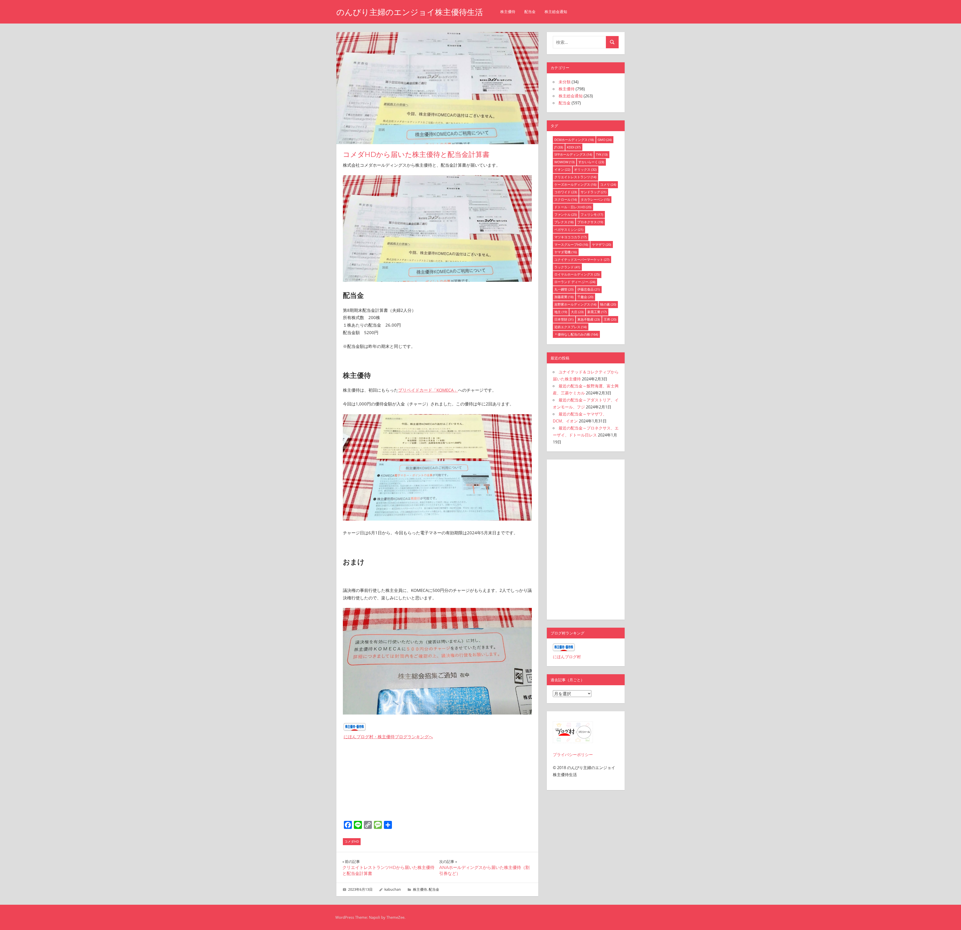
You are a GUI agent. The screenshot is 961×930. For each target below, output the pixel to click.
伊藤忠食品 (588, 289)
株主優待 (507, 11)
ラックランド (567, 267)
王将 (610, 319)
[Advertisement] (437, 782)
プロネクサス (590, 222)
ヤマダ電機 (565, 252)
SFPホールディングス (573, 154)
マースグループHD (571, 244)
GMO (605, 139)
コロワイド (565, 192)
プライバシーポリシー (573, 754)
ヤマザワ (601, 244)
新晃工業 (597, 312)
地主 (560, 312)
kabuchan (392, 889)
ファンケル (565, 214)
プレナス (564, 222)
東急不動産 (588, 319)
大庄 (577, 312)
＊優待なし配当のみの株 (576, 334)
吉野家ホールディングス (575, 304)
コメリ (608, 184)
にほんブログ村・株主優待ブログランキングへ (388, 737)
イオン (562, 169)
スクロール (565, 199)
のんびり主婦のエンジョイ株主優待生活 (409, 12)
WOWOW (564, 162)
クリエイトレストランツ (575, 177)
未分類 (565, 82)
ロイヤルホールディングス (577, 274)
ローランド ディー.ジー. (574, 282)
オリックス (585, 169)
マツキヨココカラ (570, 237)
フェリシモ (592, 214)
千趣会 (585, 297)
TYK (602, 154)
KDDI (574, 147)
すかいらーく (591, 162)
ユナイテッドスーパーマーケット (581, 259)
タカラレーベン (595, 199)
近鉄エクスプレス (570, 327)
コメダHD (351, 841)
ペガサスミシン (568, 229)
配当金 (530, 11)
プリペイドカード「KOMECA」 (428, 390)
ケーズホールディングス (575, 184)
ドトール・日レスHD (572, 207)
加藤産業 (564, 297)
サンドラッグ (593, 192)
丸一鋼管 (564, 289)
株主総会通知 (556, 11)
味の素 (608, 304)
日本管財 (564, 319)
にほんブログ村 (567, 656)
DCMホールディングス (574, 139)
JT (558, 147)
